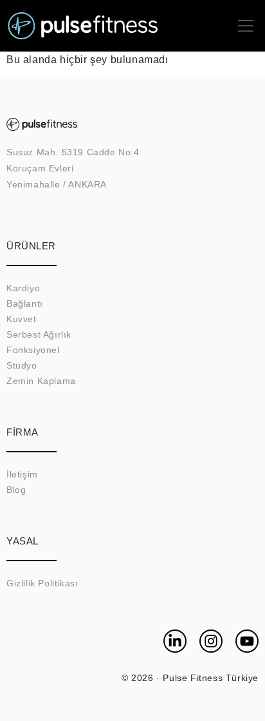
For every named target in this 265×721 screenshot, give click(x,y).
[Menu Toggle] (245, 25)
